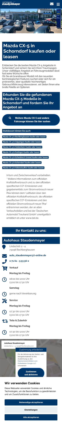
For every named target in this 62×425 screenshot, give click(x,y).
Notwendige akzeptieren (31, 402)
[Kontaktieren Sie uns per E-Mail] (51, 4)
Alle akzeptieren (31, 417)
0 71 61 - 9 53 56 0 (19, 261)
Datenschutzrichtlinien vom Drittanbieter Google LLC (27, 362)
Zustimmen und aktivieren (31, 373)
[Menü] (58, 4)
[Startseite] (11, 3)
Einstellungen (31, 410)
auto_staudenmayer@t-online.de (27, 255)
